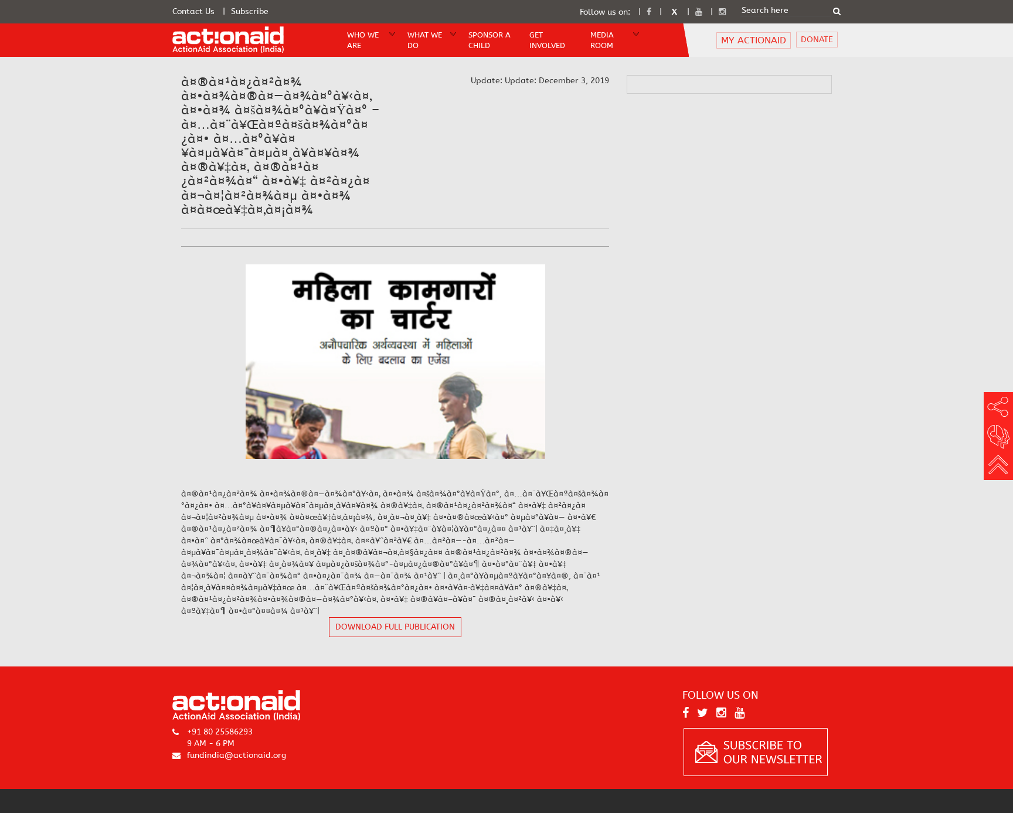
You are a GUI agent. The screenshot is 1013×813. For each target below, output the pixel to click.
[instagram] (722, 12)
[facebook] (649, 12)
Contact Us (193, 11)
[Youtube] (698, 12)
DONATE (817, 40)
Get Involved (547, 40)
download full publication (395, 627)
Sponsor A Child (489, 40)
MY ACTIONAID (753, 40)
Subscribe (249, 11)
